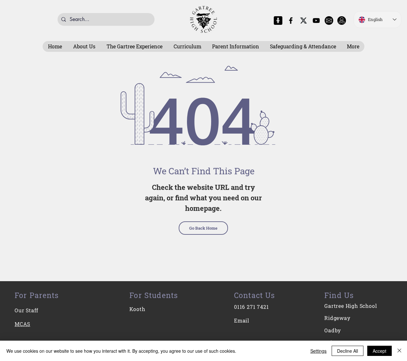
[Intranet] (341, 20)
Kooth (137, 309)
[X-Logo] (303, 20)
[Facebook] (290, 20)
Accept (379, 351)
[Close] (399, 351)
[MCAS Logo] (278, 20)
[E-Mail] (329, 20)
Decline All (347, 351)
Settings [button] (318, 351)
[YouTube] (316, 20)
